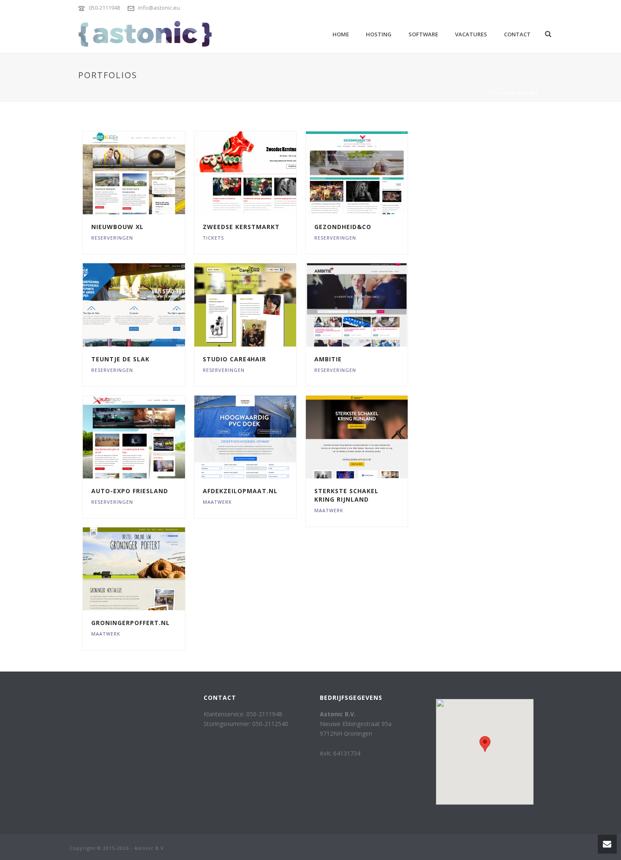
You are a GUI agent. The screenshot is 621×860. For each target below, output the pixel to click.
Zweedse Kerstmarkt (241, 227)
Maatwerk (217, 502)
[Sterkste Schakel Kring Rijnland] (372, 437)
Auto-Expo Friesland (129, 491)
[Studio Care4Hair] (261, 305)
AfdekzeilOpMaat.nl (240, 491)
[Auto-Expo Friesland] (149, 437)
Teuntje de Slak (120, 359)
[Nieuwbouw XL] (149, 173)
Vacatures (471, 34)
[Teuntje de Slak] (149, 305)
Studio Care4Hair (234, 359)
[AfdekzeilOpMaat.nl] (261, 437)
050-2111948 (104, 7)
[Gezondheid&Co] (372, 173)
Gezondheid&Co (342, 227)
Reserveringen (112, 238)
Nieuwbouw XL (117, 227)
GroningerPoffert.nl (130, 623)
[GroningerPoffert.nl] (149, 569)
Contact (517, 34)
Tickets (213, 238)
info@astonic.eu (159, 7)
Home (340, 34)
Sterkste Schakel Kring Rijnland (346, 495)
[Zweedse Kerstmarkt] (261, 173)
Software (423, 34)
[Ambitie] (372, 305)
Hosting (379, 34)
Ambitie (328, 359)
